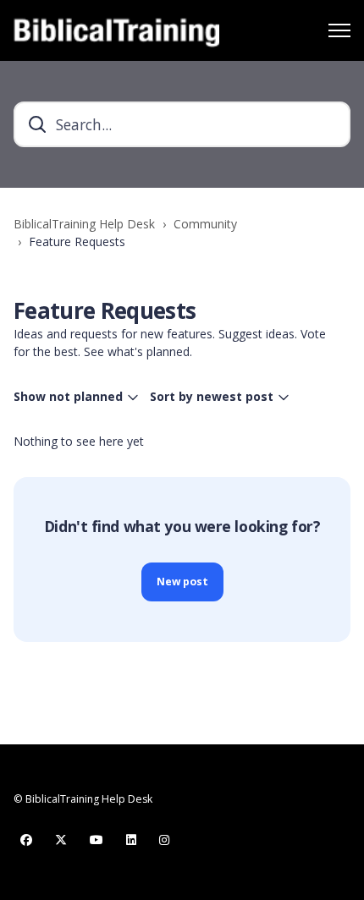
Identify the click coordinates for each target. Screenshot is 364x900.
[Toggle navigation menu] (339, 30)
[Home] (116, 30)
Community (205, 224)
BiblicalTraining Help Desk (84, 224)
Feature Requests (77, 241)
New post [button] (182, 581)
